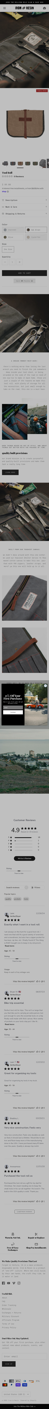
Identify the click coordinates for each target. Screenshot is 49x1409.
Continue (13, 712)
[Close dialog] (45, 685)
